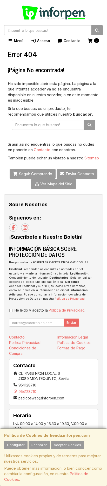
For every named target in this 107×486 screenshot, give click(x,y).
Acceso (43, 40)
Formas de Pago (71, 348)
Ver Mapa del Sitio (55, 183)
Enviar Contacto (79, 173)
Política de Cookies (74, 342)
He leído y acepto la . (50, 310)
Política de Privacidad (70, 298)
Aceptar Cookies (67, 445)
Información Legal (72, 337)
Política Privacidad (25, 342)
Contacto (71, 40)
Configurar (16, 445)
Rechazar (39, 445)
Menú (18, 40)
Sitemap (91, 158)
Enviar (71, 322)
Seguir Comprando (35, 173)
